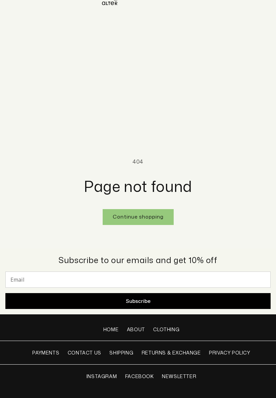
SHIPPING (121, 352)
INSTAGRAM (102, 376)
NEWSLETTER (179, 376)
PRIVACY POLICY (229, 352)
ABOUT (136, 329)
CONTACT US (84, 352)
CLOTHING (166, 329)
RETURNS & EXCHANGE (171, 352)
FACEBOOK (139, 376)
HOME (110, 329)
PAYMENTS (45, 352)
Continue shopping (138, 216)
